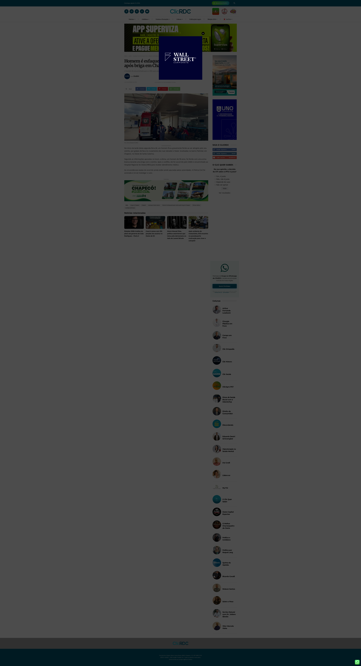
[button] (203, 33)
